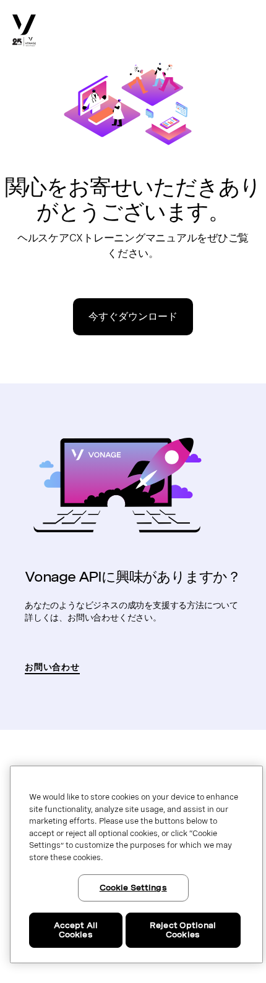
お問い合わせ (52, 667)
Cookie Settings (133, 887)
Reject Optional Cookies (183, 930)
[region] (136, 864)
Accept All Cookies (76, 930)
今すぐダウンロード (133, 316)
